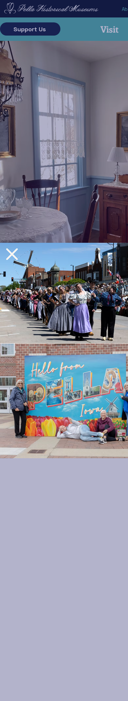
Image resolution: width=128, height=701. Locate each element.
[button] (12, 254)
